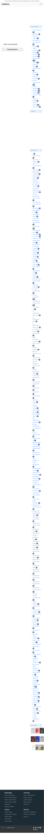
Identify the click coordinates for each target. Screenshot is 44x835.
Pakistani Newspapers (30, 812)
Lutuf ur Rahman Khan (36, 434)
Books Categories (35, 26)
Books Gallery (34, 725)
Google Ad (33, 111)
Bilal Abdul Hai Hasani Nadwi (37, 281)
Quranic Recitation (10, 795)
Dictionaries (8, 819)
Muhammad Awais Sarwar (36, 495)
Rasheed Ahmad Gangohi (36, 636)
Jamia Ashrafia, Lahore (35, 406)
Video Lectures (28, 797)
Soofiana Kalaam (9, 806)
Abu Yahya (36, 208)
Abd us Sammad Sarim (37, 165)
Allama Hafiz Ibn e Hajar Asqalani (36, 246)
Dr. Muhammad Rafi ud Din (36, 325)
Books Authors (34, 150)
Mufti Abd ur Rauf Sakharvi (36, 454)
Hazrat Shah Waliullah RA (36, 377)
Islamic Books (8, 812)
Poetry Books (8, 821)
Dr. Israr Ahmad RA (35, 297)
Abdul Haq (36, 170)
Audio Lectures (28, 799)
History (35, 52)
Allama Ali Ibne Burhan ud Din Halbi (37, 240)
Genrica (5, 4)
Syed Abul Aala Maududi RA (36, 684)
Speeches (7, 804)
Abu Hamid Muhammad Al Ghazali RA (37, 190)
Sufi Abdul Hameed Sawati (35, 678)
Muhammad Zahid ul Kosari (37, 589)
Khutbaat (36, 54)
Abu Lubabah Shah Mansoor (37, 204)
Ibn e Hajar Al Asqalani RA (36, 384)
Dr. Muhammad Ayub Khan (36, 313)
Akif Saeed (36, 234)
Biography (36, 34)
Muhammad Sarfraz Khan (36, 561)
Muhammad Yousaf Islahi (36, 583)
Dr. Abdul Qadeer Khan (36, 291)
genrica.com (10, 827)
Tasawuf (36, 92)
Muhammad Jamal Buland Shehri (36, 513)
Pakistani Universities (29, 814)
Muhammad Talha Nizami (36, 571)
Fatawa (35, 46)
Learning (36, 56)
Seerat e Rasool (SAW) (36, 82)
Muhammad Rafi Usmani (36, 551)
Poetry (35, 62)
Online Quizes (27, 802)
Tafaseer (36, 90)
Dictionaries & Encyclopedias (37, 42)
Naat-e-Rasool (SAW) (10, 802)
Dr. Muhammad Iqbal (36, 319)
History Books (8, 816)
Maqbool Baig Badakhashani (36, 448)
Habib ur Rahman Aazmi (37, 353)
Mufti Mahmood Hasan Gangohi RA (36, 462)
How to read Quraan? (29, 795)
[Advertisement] (21, 15)
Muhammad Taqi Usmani (36, 577)
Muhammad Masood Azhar (37, 525)
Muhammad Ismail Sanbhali (37, 507)
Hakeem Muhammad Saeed (36, 371)
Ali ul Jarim (36, 236)
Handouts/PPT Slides (10, 814)
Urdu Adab (36, 106)
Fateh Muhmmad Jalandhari (36, 339)
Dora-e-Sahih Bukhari (10, 797)
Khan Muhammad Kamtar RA (36, 420)
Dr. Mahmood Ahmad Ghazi (36, 303)
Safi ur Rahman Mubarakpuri (37, 646)
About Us (26, 816)
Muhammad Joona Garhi (36, 519)
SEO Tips (26, 804)
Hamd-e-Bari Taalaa (10, 799)
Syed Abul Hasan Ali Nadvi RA (36, 690)
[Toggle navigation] (40, 4)
